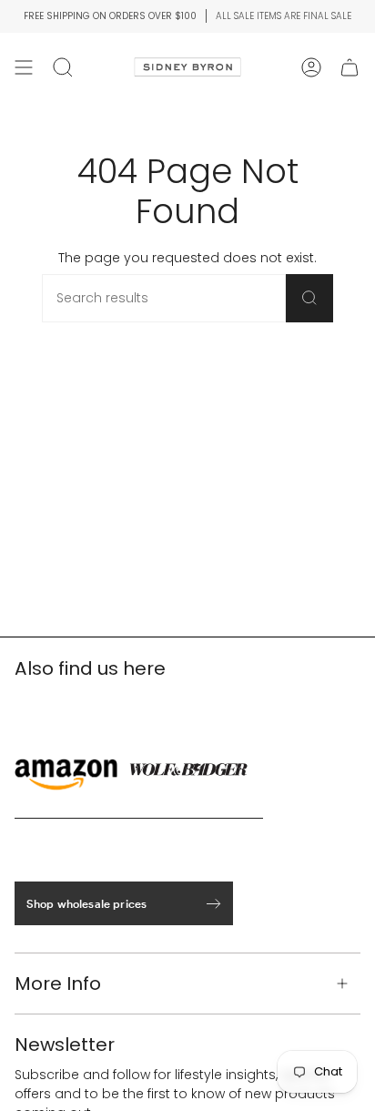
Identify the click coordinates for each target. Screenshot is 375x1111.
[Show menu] (23, 67)
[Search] (309, 298)
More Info (58, 983)
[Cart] (349, 67)
